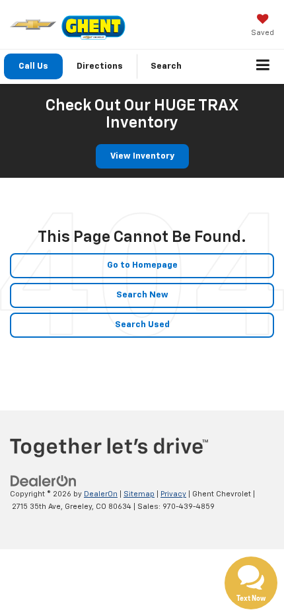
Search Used (142, 325)
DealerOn (101, 494)
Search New (142, 295)
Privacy (173, 494)
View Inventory (142, 156)
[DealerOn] (43, 481)
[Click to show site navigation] (263, 67)
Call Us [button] (33, 66)
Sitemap (139, 494)
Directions (100, 66)
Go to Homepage (142, 265)
